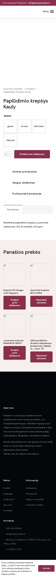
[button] (29, 11)
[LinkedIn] (17, 464)
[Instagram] (11, 464)
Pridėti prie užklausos (32, 154)
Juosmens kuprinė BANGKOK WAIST (13, 342)
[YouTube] (23, 464)
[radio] (10, 126)
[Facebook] (4, 464)
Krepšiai (30, 88)
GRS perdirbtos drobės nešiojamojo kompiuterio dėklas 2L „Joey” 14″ (41, 344)
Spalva (7, 115)
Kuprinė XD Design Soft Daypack (13, 291)
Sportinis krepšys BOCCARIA (39, 291)
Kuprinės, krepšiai (12, 88)
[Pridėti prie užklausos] (37, 11)
